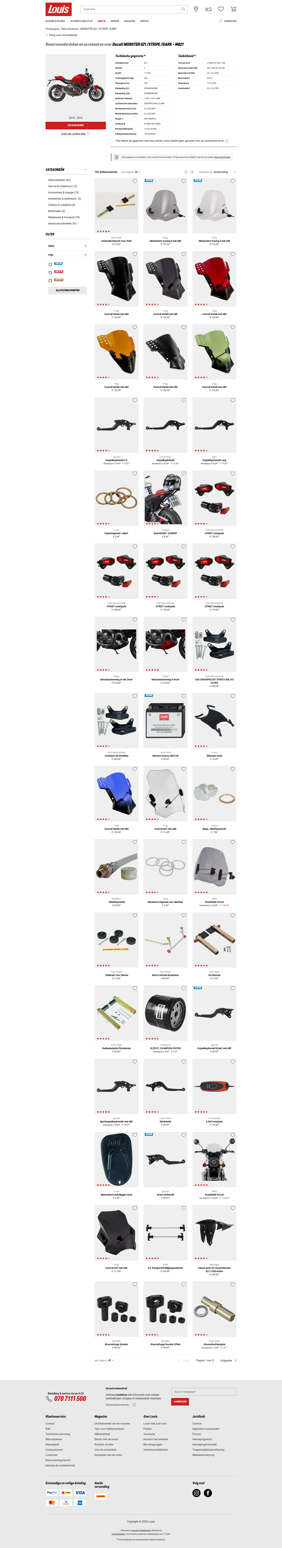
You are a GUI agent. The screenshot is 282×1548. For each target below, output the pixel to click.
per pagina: (127, 172)
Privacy (196, 1434)
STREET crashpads (214, 533)
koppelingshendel (165, 460)
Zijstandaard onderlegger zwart (116, 1194)
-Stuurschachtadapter (214, 1344)
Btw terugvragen (152, 1444)
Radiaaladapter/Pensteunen (116, 1048)
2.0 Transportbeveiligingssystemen (165, 1268)
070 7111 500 (70, 1399)
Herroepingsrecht (202, 1439)
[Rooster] (185, 171)
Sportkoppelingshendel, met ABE (116, 1121)
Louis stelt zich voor (154, 1423)
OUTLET (59, 280)
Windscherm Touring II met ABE (165, 241)
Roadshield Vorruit (214, 902)
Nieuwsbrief (52, 1444)
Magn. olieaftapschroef (214, 829)
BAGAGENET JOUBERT (165, 533)
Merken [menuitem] (115, 21)
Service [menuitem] (144, 21)
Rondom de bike (103, 1444)
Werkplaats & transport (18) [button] (64, 217)
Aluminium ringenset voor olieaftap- (165, 902)
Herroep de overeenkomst (60, 1465)
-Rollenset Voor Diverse (116, 975)
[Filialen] (196, 9)
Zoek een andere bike (73, 133)
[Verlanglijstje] (221, 9)
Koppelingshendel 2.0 (116, 460)
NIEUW (58, 263)
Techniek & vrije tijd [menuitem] (81, 21)
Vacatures (149, 1434)
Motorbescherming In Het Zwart (116, 679)
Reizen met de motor (106, 1439)
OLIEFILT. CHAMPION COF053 (165, 1048)
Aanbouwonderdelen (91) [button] (62, 223)
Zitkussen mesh (214, 755)
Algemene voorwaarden (205, 1428)
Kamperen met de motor (108, 1455)
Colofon (197, 1423)
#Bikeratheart (102, 1434)
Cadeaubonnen (54, 1449)
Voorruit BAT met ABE (165, 829)
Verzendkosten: (118, 1534)
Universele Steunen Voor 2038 (116, 241)
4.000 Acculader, (214, 1121)
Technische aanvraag (58, 1434)
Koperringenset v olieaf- (116, 533)
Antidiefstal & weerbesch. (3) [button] (64, 198)
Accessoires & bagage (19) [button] (63, 192)
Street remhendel (165, 1194)
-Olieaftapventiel (116, 902)
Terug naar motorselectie (62, 35)
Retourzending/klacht (58, 1460)
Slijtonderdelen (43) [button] (59, 180)
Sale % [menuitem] (101, 21)
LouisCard (51, 1455)
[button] (184, 9)
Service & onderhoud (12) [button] (62, 186)
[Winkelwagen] (233, 9)
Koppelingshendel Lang (214, 460)
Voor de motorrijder (105, 1449)
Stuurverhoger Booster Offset (165, 1344)
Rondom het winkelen (155, 1439)
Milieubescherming (203, 1455)
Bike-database (54, 1439)
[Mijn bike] (208, 9)
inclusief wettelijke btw (141, 1530)
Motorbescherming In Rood (165, 679)
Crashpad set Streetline (116, 755)
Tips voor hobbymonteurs (109, 1428)
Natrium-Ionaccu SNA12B (165, 755)
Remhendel (165, 1121)
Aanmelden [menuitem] (230, 21)
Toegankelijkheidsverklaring (208, 1449)
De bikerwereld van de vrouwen (112, 1423)
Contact (50, 1423)
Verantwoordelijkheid (155, 1449)
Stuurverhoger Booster (116, 1344)
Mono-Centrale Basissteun (165, 975)
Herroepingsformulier (204, 1444)
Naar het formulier (222, 157)
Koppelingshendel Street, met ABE (214, 1048)
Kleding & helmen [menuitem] (55, 21)
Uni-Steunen (214, 975)
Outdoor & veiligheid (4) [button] (61, 204)
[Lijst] (191, 172)
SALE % (59, 271)
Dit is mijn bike (76, 125)
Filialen (147, 1428)
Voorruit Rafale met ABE (116, 314)
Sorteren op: (206, 172)
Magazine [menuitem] (129, 21)
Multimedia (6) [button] (56, 211)
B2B (48, 1428)
